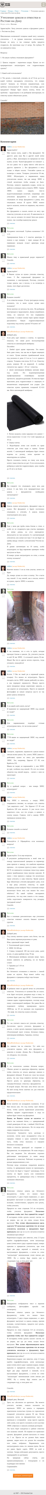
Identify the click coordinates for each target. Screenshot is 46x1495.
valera (9, 147)
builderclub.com (5, 4)
